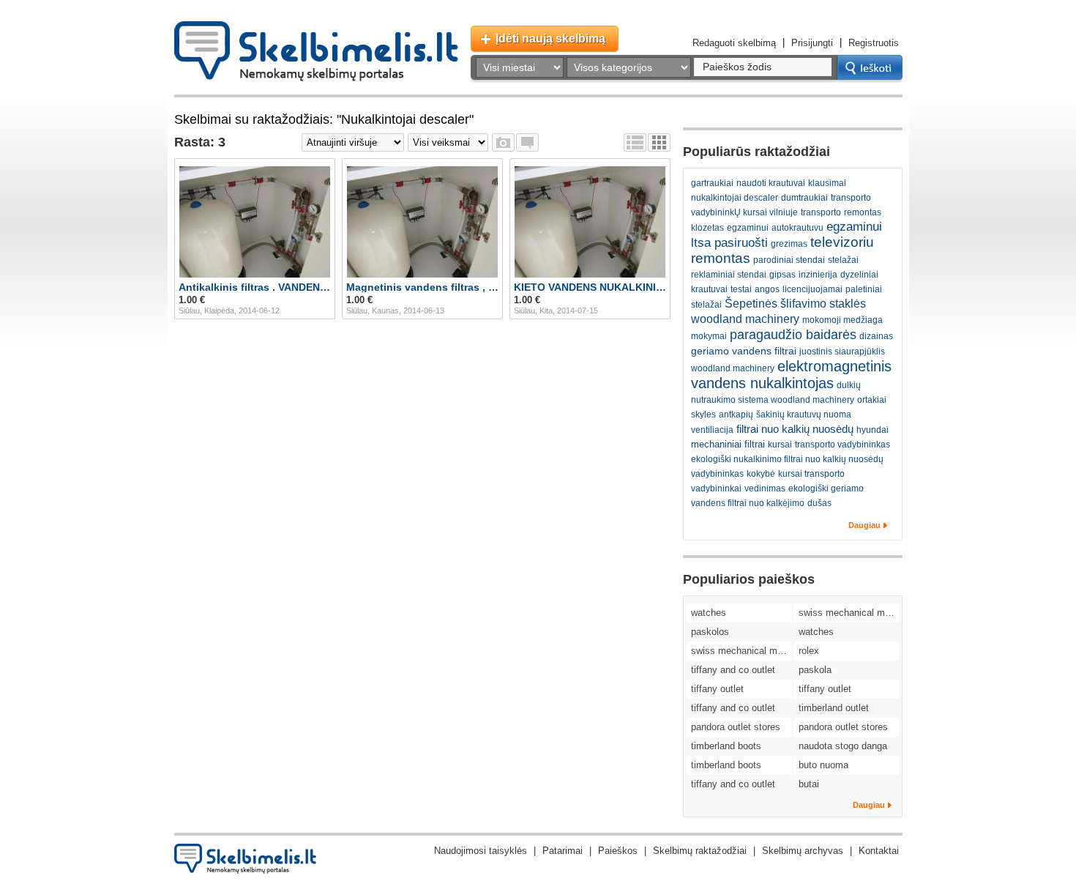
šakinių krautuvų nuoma (803, 414)
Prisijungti (812, 42)
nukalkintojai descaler (734, 198)
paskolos (710, 631)
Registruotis (873, 42)
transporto (821, 212)
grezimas (789, 244)
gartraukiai (712, 183)
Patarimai (562, 850)
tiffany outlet (717, 688)
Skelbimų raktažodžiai (700, 850)
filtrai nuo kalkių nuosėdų (794, 429)
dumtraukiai (804, 198)
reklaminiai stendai (728, 275)
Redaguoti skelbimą (734, 42)
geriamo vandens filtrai (743, 351)
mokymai (709, 336)
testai (741, 289)
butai (809, 783)
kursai (780, 444)
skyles (703, 414)
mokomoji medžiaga (842, 320)
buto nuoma (823, 764)
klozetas (707, 228)
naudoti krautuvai (770, 183)
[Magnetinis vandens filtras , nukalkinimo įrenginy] (422, 222)
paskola (815, 669)
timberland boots (726, 745)
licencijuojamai (812, 289)
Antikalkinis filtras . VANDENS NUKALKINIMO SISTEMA (255, 287)
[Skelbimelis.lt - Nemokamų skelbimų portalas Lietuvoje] (316, 51)
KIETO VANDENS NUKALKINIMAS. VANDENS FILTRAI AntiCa (590, 287)
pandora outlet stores (735, 726)
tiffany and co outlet (733, 669)
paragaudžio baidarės (793, 334)
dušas (819, 503)
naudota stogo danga (843, 745)
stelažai (843, 260)
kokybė (761, 474)
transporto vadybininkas (842, 444)
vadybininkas (717, 474)
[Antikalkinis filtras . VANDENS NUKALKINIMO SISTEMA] (254, 222)
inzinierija (818, 275)
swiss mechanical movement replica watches (849, 612)
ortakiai (871, 400)
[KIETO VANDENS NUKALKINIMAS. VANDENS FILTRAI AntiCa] (590, 222)
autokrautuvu (797, 228)
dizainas (876, 336)
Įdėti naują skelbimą (550, 38)
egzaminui (748, 228)
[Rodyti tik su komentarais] (527, 142)
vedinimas (764, 488)
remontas (862, 212)
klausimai (827, 183)
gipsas (782, 275)
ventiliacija (712, 430)
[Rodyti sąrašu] (635, 142)
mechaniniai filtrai (728, 444)
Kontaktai (879, 850)
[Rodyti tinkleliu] (659, 142)
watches (708, 612)
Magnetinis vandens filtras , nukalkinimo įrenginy (422, 287)
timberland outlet (834, 707)
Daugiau (864, 525)
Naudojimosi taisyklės (480, 850)
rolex (809, 650)
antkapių (736, 414)
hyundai (872, 430)
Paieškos (618, 850)
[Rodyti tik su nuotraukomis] (503, 142)
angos (767, 289)
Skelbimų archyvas (802, 850)
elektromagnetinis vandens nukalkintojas (791, 374)
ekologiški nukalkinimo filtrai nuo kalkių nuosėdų (787, 459)
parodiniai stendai (789, 260)
